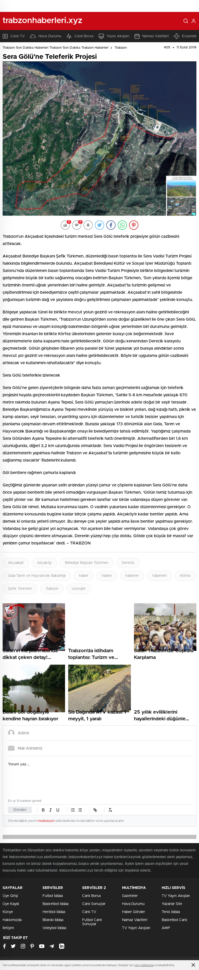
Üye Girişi (10, 896)
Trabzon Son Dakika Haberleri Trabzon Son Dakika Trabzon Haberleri (56, 47)
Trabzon (121, 47)
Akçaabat (16, 563)
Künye (8, 912)
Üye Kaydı (11, 904)
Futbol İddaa (52, 896)
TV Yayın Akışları (136, 928)
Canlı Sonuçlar (93, 904)
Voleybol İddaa (54, 928)
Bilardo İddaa (52, 920)
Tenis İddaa (171, 912)
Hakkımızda (12, 920)
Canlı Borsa (84, 36)
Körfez (185, 576)
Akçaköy (44, 563)
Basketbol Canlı (174, 920)
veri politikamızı (144, 965)
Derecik (128, 563)
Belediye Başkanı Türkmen (86, 563)
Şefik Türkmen (20, 589)
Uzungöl (78, 589)
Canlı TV (17, 36)
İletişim (8, 928)
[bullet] (80, 810)
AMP (166, 928)
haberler (132, 576)
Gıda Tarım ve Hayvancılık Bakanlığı (37, 576)
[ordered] (72, 810)
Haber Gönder (133, 912)
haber (83, 576)
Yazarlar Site (172, 904)
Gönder (20, 810)
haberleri (159, 576)
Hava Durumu (49, 36)
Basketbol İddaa (55, 904)
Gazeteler (130, 896)
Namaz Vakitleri (155, 36)
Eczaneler (190, 36)
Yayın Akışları (117, 36)
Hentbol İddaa (53, 912)
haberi (107, 576)
